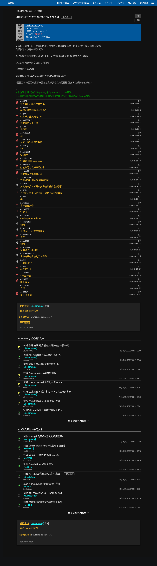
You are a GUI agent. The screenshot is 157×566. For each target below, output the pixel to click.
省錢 (34, 306)
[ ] (30, 348)
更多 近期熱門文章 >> (78, 421)
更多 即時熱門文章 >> (78, 512)
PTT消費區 (20, 11)
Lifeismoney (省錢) (34, 11)
